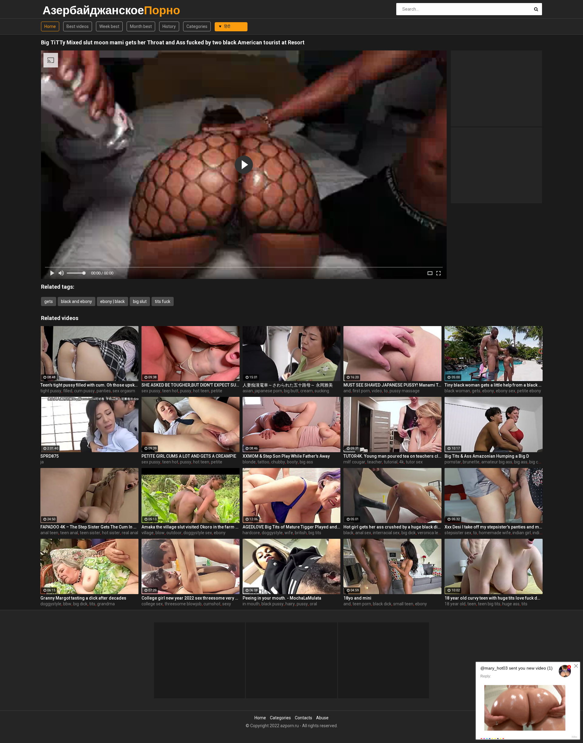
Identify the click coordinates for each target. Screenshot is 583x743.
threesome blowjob (183, 603)
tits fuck (162, 301)
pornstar (453, 461)
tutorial (390, 461)
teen (471, 603)
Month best (141, 26)
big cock (537, 461)
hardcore (251, 532)
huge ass (511, 603)
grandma (106, 603)
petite (216, 390)
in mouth (251, 603)
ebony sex (505, 390)
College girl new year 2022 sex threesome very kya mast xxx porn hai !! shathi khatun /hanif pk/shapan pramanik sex (190, 598)
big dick (408, 532)
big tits (315, 532)
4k (401, 461)
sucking (322, 390)
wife (289, 532)
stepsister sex (458, 532)
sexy (226, 603)
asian (248, 390)
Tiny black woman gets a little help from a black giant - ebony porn (494, 385)
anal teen (49, 532)
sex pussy (150, 390)
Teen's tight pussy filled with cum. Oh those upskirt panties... (89, 385)
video (377, 390)
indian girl (522, 532)
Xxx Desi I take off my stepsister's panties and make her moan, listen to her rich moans (494, 527)
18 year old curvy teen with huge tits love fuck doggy (494, 598)
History (169, 26)
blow (160, 532)
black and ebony (76, 301)
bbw (67, 603)
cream (306, 390)
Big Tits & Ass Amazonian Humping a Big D (487, 456)
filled (67, 390)
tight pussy (50, 390)
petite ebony (529, 390)
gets (48, 301)
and (347, 390)
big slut (140, 301)
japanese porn (268, 390)
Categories (196, 26)
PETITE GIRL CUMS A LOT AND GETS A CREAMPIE (188, 456)
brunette (471, 461)
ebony (488, 390)
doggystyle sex (197, 532)
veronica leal (430, 532)
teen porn (362, 603)
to (386, 390)
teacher (374, 461)
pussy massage (405, 390)
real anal (130, 532)
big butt (291, 390)
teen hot (170, 390)
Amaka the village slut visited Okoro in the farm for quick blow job (190, 527)
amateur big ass (496, 461)
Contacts (303, 717)
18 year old (455, 603)
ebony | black (112, 301)
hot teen (201, 390)
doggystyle (272, 532)
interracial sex (386, 532)
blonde (249, 461)
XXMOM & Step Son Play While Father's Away (286, 456)
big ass (306, 461)
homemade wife (495, 532)
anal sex (363, 532)
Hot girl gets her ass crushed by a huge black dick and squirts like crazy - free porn (392, 527)
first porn (361, 390)
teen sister (90, 532)
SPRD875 (49, 456)
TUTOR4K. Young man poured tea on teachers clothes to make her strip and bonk (392, 456)
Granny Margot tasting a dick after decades (83, 598)
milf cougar (354, 461)
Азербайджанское (58, 10)
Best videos (77, 26)
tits (92, 603)
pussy (185, 390)
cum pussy (84, 390)
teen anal (69, 532)
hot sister (111, 532)
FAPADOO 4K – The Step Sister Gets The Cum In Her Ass (89, 527)
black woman (457, 390)
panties (104, 390)
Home (50, 26)
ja (42, 461)
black (348, 532)
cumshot (211, 603)
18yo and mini (357, 598)
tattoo (263, 461)
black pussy (272, 603)
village (147, 532)
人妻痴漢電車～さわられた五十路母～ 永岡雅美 (288, 385)
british (301, 532)
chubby (278, 461)
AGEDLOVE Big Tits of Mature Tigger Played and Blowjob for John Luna (292, 527)
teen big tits (489, 603)
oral (313, 603)
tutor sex (414, 461)
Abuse (322, 717)
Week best (109, 26)
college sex (152, 603)
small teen (403, 603)
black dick (382, 603)
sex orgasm (124, 390)
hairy (290, 603)
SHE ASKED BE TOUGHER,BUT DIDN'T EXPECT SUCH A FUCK (190, 385)
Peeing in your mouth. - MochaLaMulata (282, 598)
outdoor (174, 532)
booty (292, 461)
